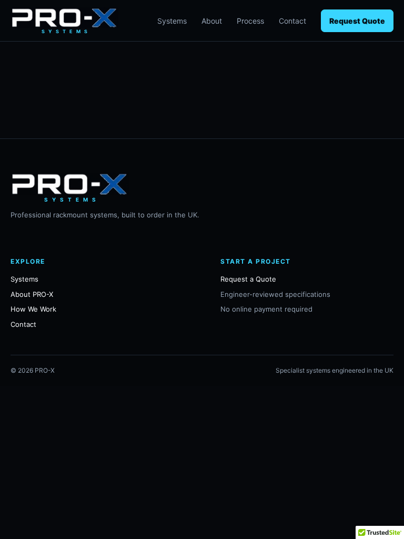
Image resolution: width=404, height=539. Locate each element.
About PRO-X (32, 294)
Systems (172, 20)
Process (250, 20)
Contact (292, 20)
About (211, 20)
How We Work (33, 309)
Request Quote (357, 20)
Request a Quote (248, 279)
